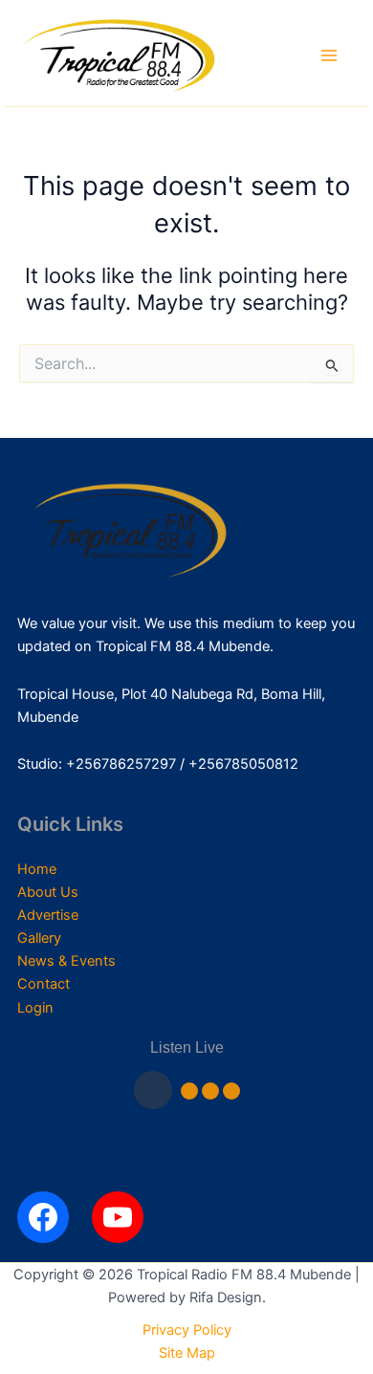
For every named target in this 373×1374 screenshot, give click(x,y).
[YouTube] (117, 1217)
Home (36, 869)
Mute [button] (189, 1091)
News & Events (66, 961)
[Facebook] (43, 1217)
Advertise (47, 915)
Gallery (39, 938)
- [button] (210, 1091)
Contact (43, 983)
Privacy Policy (187, 1330)
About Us (47, 892)
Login (35, 1007)
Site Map (187, 1353)
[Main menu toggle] (329, 55)
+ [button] (231, 1091)
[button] (153, 1090)
